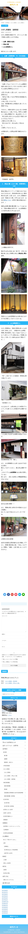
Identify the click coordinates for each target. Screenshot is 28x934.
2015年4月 (5, 913)
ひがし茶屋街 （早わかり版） (12, 683)
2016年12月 (5, 901)
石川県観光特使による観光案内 (14, 929)
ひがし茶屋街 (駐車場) (11, 681)
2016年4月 (5, 903)
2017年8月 (5, 890)
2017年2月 (5, 900)
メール (4, 640)
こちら (10, 715)
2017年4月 (5, 898)
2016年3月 (5, 905)
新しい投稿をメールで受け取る (10, 661)
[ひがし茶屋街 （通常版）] (19, 594)
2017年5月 (5, 896)
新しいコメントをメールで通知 (10, 659)
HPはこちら (7, 200)
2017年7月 (5, 892)
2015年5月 (5, 911)
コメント (4, 615)
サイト (3, 646)
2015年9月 (5, 907)
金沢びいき (14, 5)
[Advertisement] (14, 572)
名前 (3, 634)
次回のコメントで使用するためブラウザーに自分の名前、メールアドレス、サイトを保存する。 (14, 655)
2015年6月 (5, 909)
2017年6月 (5, 894)
